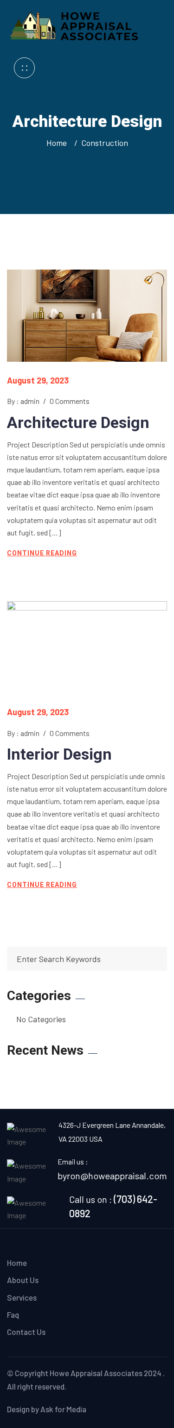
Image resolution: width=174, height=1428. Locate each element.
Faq (13, 1314)
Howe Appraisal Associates (96, 1373)
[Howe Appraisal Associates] (75, 24)
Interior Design (59, 754)
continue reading (42, 553)
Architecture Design (78, 422)
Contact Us (26, 1331)
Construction (104, 143)
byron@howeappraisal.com (112, 1175)
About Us (23, 1279)
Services (22, 1297)
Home (58, 143)
